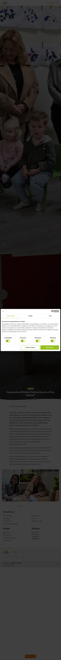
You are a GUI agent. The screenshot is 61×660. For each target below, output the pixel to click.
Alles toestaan (50, 347)
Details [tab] (30, 316)
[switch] (23, 341)
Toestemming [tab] (10, 316)
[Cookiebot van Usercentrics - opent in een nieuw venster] (52, 311)
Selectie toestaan (30, 347)
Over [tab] (50, 316)
